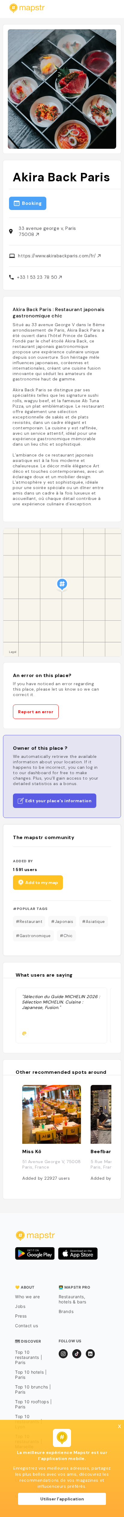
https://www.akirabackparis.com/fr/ (57, 256)
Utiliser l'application (62, 1499)
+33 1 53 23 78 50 (38, 277)
